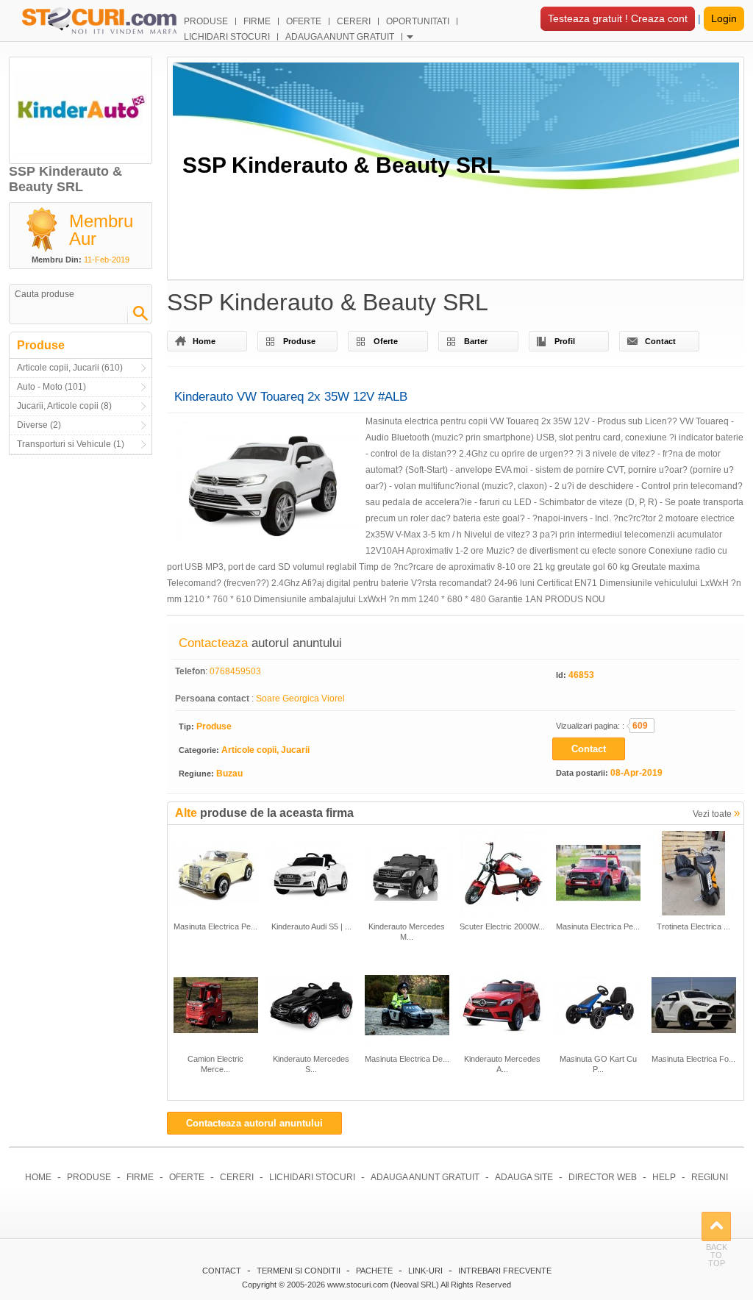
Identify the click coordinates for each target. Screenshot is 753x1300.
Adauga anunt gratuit (425, 1177)
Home (204, 341)
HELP (664, 1177)
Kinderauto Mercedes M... (406, 931)
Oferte (386, 341)
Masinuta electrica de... (407, 1058)
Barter (476, 341)
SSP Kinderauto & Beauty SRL (341, 165)
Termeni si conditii (298, 1270)
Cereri (237, 1177)
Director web (602, 1177)
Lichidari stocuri (312, 1177)
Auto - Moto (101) (51, 387)
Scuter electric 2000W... (502, 926)
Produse (299, 341)
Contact (660, 341)
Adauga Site (524, 1177)
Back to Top (716, 1226)
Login (724, 18)
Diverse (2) (39, 425)
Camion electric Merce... (215, 1064)
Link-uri (425, 1270)
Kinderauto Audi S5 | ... (311, 926)
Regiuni (709, 1177)
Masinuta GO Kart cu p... (598, 1064)
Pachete (374, 1270)
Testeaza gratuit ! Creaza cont (618, 18)
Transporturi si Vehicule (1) (70, 444)
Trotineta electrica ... (693, 926)
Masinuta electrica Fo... (693, 1058)
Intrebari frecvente (505, 1270)
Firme (140, 1177)
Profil (564, 341)
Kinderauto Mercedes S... (311, 1064)
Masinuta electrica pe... (215, 926)
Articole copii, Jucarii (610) (70, 367)
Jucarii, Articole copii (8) (64, 406)
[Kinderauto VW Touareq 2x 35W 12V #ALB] (266, 484)
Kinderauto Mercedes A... (502, 1064)
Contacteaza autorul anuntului (254, 1123)
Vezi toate (716, 813)
